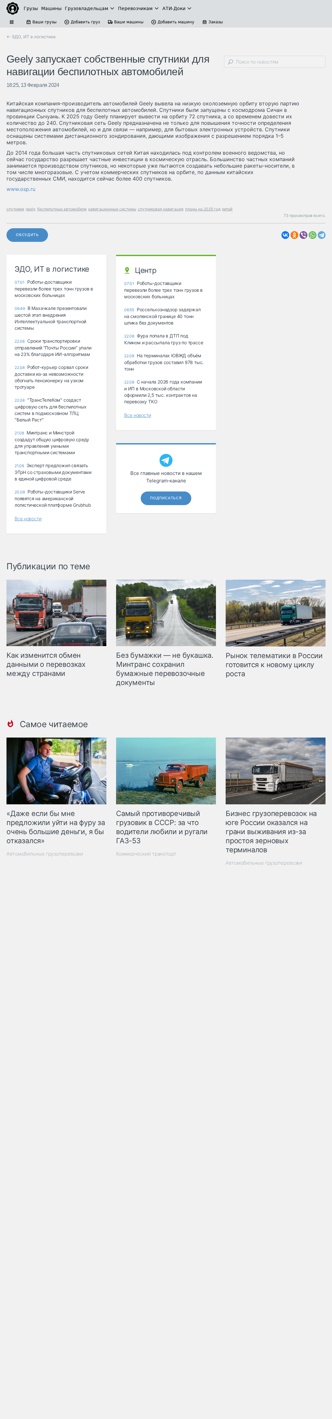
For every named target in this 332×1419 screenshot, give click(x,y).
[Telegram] (322, 235)
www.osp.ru (20, 189)
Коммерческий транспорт (146, 854)
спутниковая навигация (161, 209)
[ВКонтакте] (285, 235)
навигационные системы (112, 209)
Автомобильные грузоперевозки (44, 854)
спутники (15, 209)
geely (31, 209)
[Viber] (303, 235)
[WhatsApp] (312, 235)
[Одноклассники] (294, 235)
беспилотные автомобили (62, 209)
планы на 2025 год (202, 209)
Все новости (28, 518)
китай (227, 209)
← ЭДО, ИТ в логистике (31, 36)
